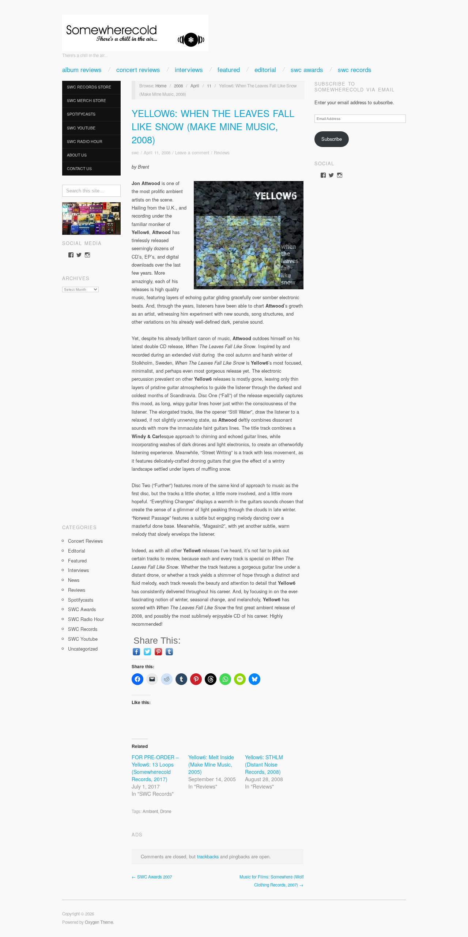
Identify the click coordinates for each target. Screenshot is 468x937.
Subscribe (331, 138)
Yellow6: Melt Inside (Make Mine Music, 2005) (211, 764)
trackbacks (208, 856)
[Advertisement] (91, 405)
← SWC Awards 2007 (152, 877)
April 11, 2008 (157, 152)
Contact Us (79, 168)
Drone (165, 811)
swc (135, 152)
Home (160, 86)
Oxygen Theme (99, 922)
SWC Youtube (81, 128)
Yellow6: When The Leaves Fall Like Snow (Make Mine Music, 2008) (213, 126)
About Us (77, 155)
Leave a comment (192, 152)
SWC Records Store (89, 87)
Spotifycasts (81, 114)
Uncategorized (83, 648)
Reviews (76, 589)
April (194, 86)
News (73, 579)
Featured (229, 69)
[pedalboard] (91, 217)
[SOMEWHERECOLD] (135, 30)
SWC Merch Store (86, 100)
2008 (178, 86)
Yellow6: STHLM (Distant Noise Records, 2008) (264, 764)
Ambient (150, 811)
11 (209, 86)
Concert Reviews (138, 69)
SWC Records (354, 69)
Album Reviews (82, 69)
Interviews (189, 69)
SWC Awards (307, 69)
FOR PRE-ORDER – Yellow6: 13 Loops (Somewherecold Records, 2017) (155, 768)
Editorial (265, 69)
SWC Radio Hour (84, 141)
